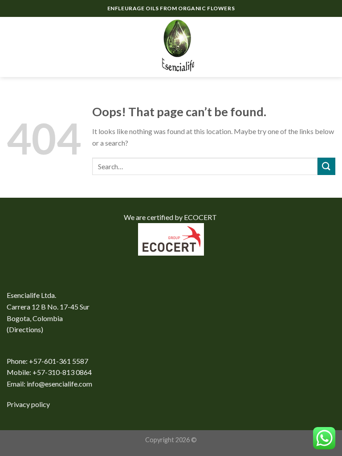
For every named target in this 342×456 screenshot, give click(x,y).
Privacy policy (28, 404)
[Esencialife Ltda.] (171, 47)
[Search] (312, 46)
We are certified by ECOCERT (171, 217)
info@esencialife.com (59, 383)
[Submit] (326, 166)
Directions (25, 329)
